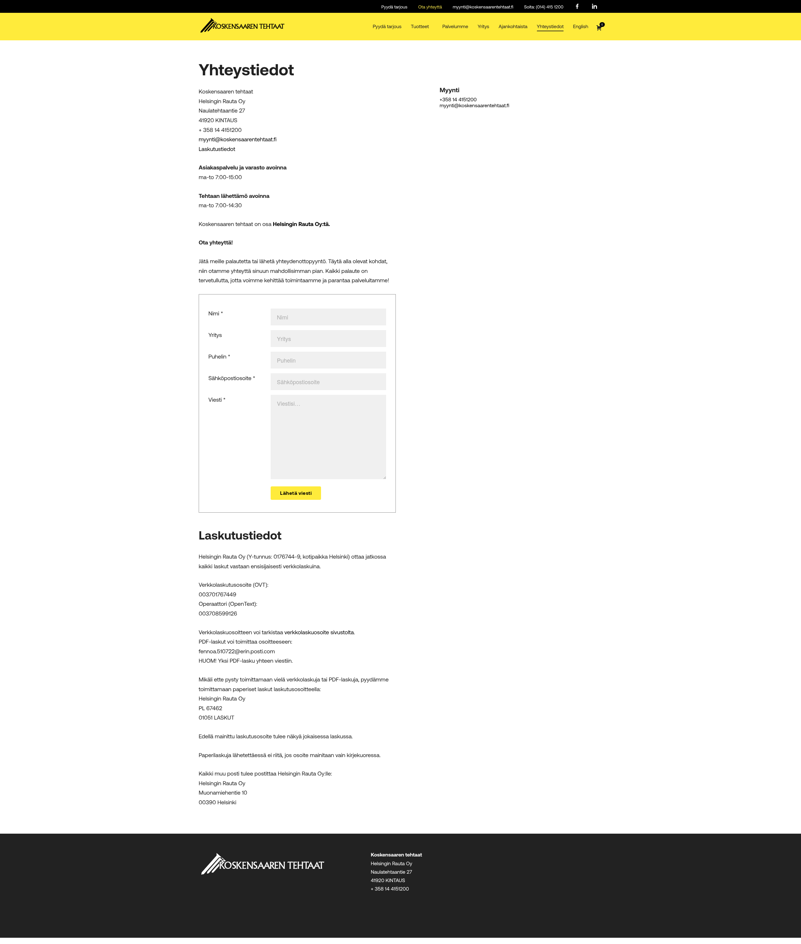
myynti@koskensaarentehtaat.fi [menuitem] (483, 6)
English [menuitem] (580, 26)
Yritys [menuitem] (483, 26)
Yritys (215, 334)
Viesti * (217, 399)
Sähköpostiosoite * (231, 377)
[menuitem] (577, 6)
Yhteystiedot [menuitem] (550, 26)
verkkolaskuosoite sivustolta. (319, 632)
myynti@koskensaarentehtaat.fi (238, 139)
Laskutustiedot (217, 148)
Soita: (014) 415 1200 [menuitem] (544, 6)
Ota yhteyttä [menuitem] (430, 6)
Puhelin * (219, 356)
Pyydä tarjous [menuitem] (394, 6)
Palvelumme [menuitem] (455, 26)
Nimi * (215, 313)
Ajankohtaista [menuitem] (513, 26)
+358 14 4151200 (458, 100)
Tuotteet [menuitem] (420, 26)
